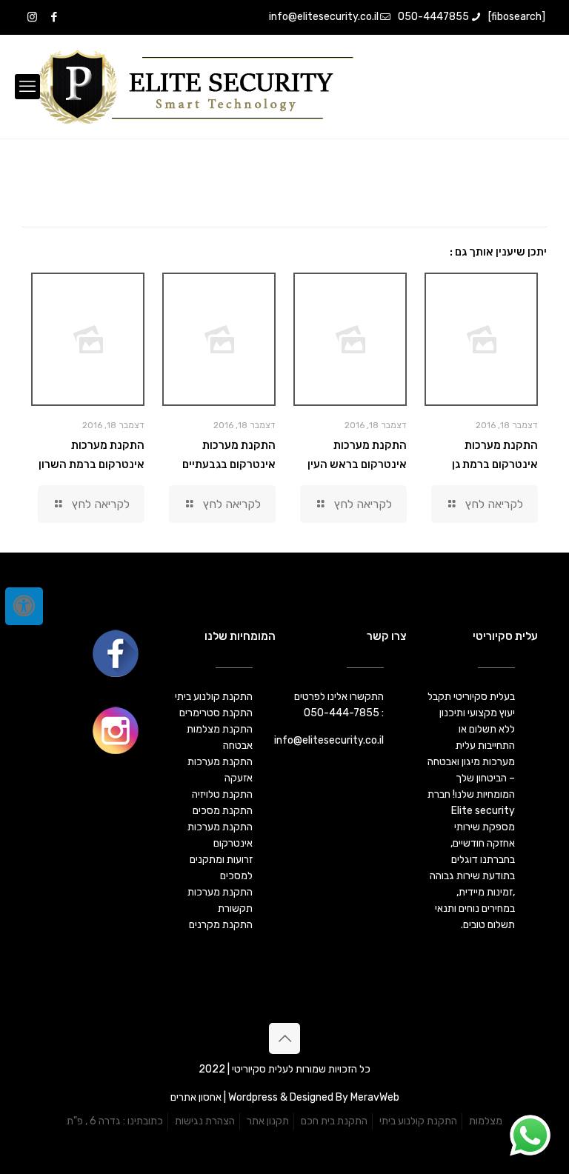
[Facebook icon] (53, 17)
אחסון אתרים (196, 1097)
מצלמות (485, 1121)
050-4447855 (433, 16)
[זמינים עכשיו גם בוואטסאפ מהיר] (530, 1135)
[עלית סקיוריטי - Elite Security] (194, 87)
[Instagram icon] (32, 17)
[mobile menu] (27, 86)
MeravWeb (374, 1097)
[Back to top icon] (284, 1038)
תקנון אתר (268, 1121)
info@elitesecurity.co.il (324, 16)
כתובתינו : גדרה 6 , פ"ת (115, 1121)
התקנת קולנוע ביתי (418, 1121)
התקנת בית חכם (334, 1121)
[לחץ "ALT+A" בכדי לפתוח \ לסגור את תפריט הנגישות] (24, 606)
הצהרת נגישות (205, 1121)
